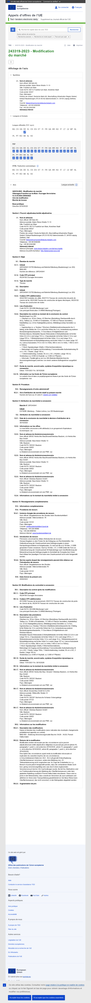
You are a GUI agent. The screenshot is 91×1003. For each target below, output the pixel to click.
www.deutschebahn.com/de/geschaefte (48, 249)
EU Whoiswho (13, 952)
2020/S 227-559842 (50, 395)
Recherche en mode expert (43, 37)
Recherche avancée (24, 37)
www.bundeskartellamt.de (41, 533)
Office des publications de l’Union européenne (26, 865)
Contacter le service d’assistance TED (21, 884)
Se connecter (63, 7)
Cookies (11, 910)
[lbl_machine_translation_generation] (38, 166)
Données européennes (16, 944)
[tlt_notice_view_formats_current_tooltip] (76, 185)
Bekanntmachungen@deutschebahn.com (40, 103)
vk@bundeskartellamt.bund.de (37, 526)
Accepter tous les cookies (20, 998)
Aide (9, 880)
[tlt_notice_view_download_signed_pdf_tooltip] (25, 132)
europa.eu (27, 977)
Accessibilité (12, 914)
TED (9, 45)
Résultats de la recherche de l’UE (20, 948)
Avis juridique (13, 906)
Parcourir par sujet (61, 37)
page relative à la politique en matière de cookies (65, 985)
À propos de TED (14, 925)
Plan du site (12, 929)
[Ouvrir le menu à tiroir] (10, 62)
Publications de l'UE (15, 956)
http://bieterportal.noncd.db (50, 251)
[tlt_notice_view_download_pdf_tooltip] (14, 151)
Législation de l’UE (14, 940)
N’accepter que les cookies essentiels (48, 998)
